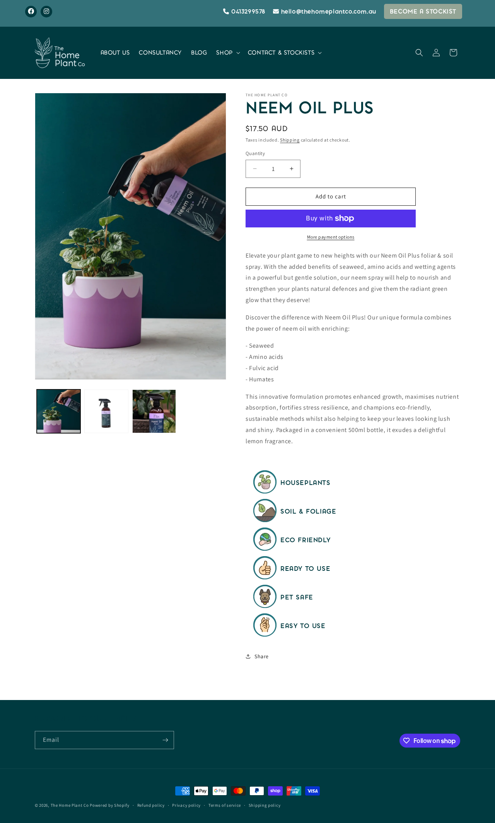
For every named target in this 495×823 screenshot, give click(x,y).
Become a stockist (423, 11)
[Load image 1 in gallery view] (58, 411)
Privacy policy (186, 805)
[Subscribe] (165, 740)
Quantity (255, 153)
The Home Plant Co (70, 805)
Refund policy (151, 805)
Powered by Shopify (110, 805)
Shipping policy (265, 805)
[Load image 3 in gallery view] (154, 411)
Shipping (290, 140)
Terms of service (224, 805)
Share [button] (261, 656)
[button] (227, 52)
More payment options (331, 237)
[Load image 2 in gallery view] (106, 411)
